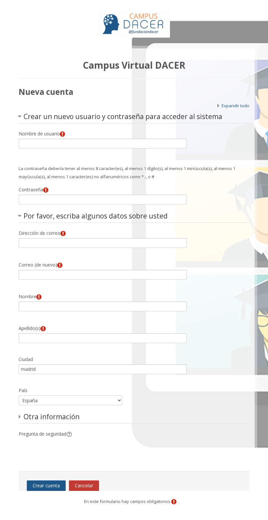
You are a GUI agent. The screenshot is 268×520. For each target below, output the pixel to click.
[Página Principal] (134, 22)
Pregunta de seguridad (42, 434)
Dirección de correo (39, 233)
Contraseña (31, 189)
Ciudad (26, 359)
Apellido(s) (30, 328)
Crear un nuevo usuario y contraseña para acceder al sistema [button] (123, 116)
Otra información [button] (51, 416)
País (23, 390)
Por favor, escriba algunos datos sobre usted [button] (96, 215)
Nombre (27, 296)
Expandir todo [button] (235, 106)
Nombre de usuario (39, 133)
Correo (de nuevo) (38, 265)
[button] (70, 434)
